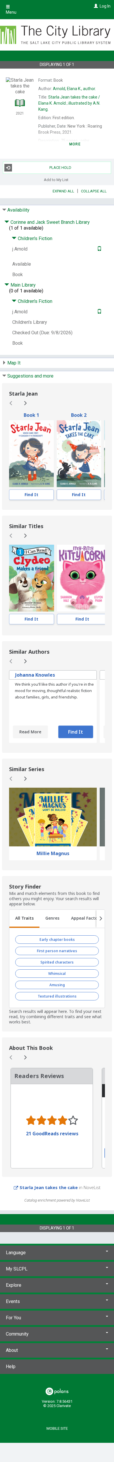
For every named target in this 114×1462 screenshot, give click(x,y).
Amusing (57, 984)
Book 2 (79, 415)
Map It (13, 363)
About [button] (12, 1350)
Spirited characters (57, 962)
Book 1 (31, 415)
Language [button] (16, 1252)
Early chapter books (57, 939)
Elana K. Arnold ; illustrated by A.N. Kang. (69, 103)
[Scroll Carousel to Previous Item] (11, 403)
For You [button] (13, 1317)
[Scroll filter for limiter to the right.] (100, 919)
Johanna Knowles (35, 675)
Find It (31, 494)
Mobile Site (57, 1428)
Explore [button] (13, 1285)
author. (74, 88)
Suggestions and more (30, 376)
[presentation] (31, 453)
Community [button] (17, 1334)
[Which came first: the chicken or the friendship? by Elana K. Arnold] (31, 453)
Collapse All (94, 191)
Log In (105, 6)
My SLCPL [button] (16, 1269)
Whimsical (57, 973)
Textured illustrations (57, 996)
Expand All (63, 191)
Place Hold (60, 167)
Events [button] (13, 1301)
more (75, 144)
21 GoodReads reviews (52, 1133)
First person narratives (57, 950)
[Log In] (95, 6)
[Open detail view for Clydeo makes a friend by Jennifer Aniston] (31, 578)
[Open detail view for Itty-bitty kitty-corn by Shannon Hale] (82, 578)
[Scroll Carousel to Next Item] (25, 403)
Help (10, 1366)
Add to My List (56, 180)
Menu (11, 12)
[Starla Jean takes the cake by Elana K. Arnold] (79, 453)
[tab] (24, 919)
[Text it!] (99, 249)
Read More (30, 731)
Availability (18, 210)
